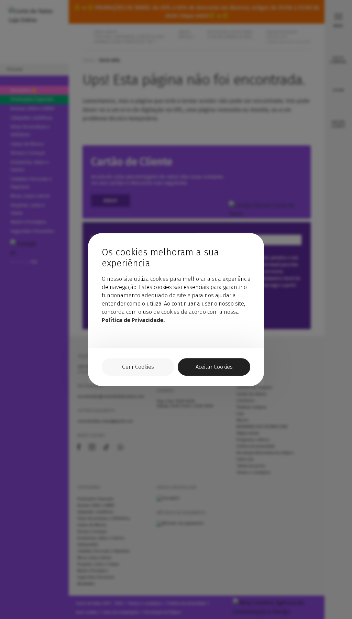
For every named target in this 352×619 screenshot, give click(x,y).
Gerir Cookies (138, 367)
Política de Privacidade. (133, 320)
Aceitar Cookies (214, 367)
